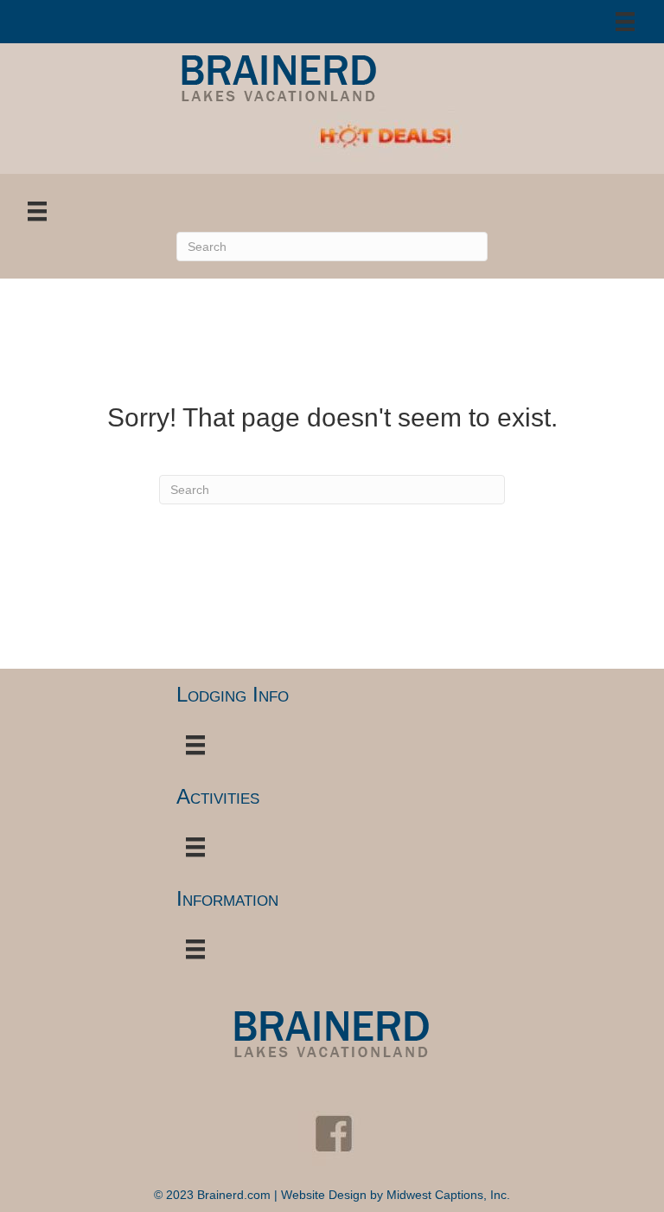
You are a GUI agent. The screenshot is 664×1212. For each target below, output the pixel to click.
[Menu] (625, 21)
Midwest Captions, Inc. (448, 1195)
